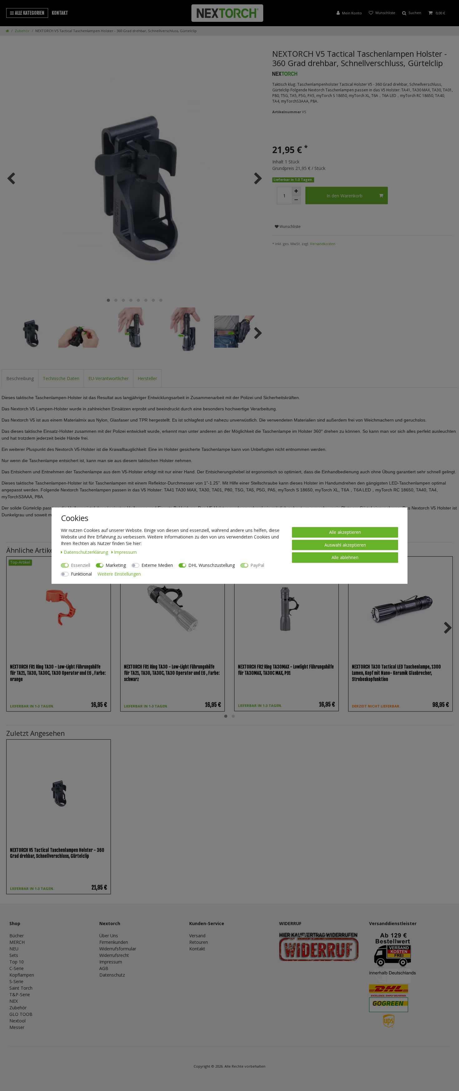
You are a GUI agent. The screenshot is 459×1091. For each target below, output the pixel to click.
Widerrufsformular (117, 949)
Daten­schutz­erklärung (86, 552)
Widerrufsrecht (114, 955)
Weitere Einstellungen (119, 574)
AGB (103, 968)
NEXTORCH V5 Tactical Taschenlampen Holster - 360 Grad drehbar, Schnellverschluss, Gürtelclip (57, 853)
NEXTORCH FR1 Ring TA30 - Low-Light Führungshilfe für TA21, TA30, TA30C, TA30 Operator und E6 (58, 673)
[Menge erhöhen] (296, 191)
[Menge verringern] (296, 200)
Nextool (17, 1021)
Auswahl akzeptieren (345, 545)
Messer (16, 1027)
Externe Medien (157, 565)
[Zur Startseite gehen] (7, 30)
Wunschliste (290, 226)
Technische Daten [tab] (61, 378)
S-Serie (16, 981)
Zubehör (22, 30)
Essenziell (80, 565)
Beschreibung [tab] (20, 378)
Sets (13, 955)
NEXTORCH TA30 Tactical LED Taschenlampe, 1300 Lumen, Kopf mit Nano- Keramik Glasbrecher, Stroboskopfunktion (396, 673)
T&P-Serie (19, 994)
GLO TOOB (20, 1014)
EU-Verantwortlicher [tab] (108, 378)
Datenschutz (112, 975)
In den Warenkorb (345, 196)
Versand (197, 936)
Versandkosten (322, 243)
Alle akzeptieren (345, 532)
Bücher (16, 936)
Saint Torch (20, 988)
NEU (13, 949)
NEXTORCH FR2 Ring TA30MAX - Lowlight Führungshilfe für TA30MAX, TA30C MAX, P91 (286, 670)
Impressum (110, 962)
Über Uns (108, 936)
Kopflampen (21, 975)
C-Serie (16, 968)
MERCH (17, 942)
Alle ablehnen (345, 557)
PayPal (257, 565)
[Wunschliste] (382, 13)
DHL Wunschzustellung (211, 565)
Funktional (81, 574)
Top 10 (16, 962)
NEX (13, 1001)
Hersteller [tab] (147, 378)
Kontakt (60, 13)
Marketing (116, 565)
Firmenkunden (113, 942)
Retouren (198, 942)
